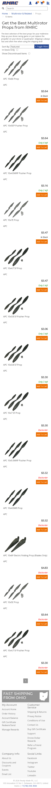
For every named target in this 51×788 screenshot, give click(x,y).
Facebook (32, 758)
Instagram (32, 762)
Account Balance (10, 718)
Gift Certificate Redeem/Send (9, 724)
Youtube (31, 771)
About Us (6, 758)
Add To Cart (42, 100)
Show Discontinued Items (15, 53)
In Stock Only (9, 49)
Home (5, 13)
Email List (6, 774)
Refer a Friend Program (34, 747)
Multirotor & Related (22, 13)
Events (5, 769)
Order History (8, 713)
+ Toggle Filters (41, 46)
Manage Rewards (10, 729)
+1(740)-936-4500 (29, 786)
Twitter (31, 766)
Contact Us (32, 724)
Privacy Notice (34, 716)
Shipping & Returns (37, 711)
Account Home (9, 709)
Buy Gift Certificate (36, 729)
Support (31, 733)
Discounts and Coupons (9, 764)
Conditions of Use (36, 720)
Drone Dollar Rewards (33, 739)
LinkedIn (31, 775)
